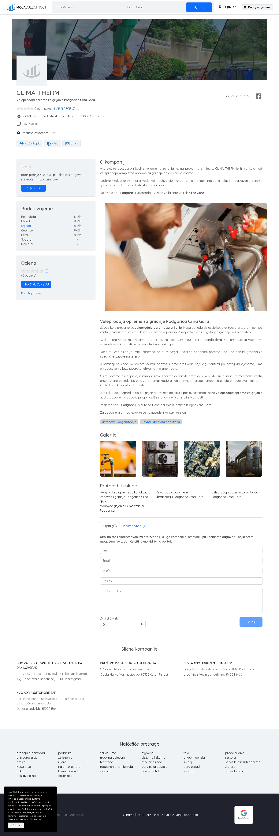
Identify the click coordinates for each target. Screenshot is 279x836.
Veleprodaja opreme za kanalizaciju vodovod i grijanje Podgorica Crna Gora (125, 496)
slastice (105, 771)
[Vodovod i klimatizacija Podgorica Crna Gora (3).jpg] (118, 459)
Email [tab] (74, 143)
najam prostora (69, 767)
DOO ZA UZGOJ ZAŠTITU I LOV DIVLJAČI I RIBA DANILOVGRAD (49, 665)
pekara (22, 771)
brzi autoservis (27, 757)
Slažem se (15, 825)
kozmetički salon (69, 771)
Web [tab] (54, 143)
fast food (106, 762)
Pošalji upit (32, 143)
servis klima (108, 753)
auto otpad (192, 767)
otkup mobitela (194, 757)
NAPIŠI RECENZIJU (66, 109)
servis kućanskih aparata (242, 762)
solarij (188, 762)
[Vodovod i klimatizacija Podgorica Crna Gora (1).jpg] (202, 459)
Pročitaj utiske (31, 293)
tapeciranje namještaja (116, 767)
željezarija (65, 757)
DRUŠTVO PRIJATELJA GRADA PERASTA (128, 663)
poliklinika (65, 753)
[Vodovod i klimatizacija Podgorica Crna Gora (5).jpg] (244, 459)
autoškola (65, 776)
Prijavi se (229, 7)
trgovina (148, 753)
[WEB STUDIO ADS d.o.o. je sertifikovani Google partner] (243, 814)
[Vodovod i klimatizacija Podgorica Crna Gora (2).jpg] (160, 459)
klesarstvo (24, 767)
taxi (186, 753)
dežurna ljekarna (153, 757)
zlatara (230, 767)
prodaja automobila (31, 753)
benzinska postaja (155, 767)
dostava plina (26, 776)
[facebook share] (258, 96)
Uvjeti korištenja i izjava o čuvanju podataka (167, 815)
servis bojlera (234, 771)
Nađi (201, 7)
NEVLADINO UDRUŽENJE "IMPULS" (208, 663)
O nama (128, 815)
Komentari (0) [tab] (135, 526)
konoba (189, 771)
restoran (231, 757)
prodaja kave (234, 753)
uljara (62, 762)
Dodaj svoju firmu (259, 7)
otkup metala (151, 771)
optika (21, 762)
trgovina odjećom (112, 757)
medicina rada (152, 762)
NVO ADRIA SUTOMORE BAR (36, 693)
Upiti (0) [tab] (110, 526)
